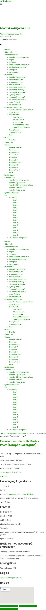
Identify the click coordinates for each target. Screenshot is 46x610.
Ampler (11, 60)
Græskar (12, 140)
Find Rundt (13, 198)
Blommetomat (18, 120)
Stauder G (13, 157)
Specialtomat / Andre (21, 127)
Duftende (12, 62)
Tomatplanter (14, 115)
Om (5, 195)
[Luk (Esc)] (32, 606)
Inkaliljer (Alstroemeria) (18, 67)
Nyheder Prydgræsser (17, 190)
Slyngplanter (13, 72)
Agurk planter (14, 112)
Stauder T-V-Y (14, 170)
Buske (11, 172)
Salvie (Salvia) (14, 102)
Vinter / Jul (8, 142)
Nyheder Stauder (15, 147)
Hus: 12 (15, 228)
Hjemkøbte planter (11, 193)
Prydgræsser (9, 175)
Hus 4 (15, 208)
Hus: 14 (15, 233)
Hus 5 (15, 210)
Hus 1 (15, 200)
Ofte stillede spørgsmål (18, 238)
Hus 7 (15, 215)
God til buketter (29, 494)
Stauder (7, 145)
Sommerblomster (11, 55)
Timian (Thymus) (15, 105)
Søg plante (4, 39)
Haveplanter (12, 434)
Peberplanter (14, 130)
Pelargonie (13, 70)
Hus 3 (15, 205)
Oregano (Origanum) (17, 97)
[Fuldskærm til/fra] (13, 606)
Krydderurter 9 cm (16, 80)
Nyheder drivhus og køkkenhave (21, 110)
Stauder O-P (13, 165)
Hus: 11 (15, 225)
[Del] (23, 606)
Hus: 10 (15, 223)
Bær (10, 135)
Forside (7, 50)
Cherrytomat (18, 122)
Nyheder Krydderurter (17, 77)
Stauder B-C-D (14, 152)
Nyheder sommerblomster (19, 57)
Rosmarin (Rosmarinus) (17, 100)
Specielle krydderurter (17, 87)
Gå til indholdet (6, 1)
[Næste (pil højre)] (13, 609)
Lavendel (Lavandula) (17, 92)
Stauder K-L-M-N (15, 162)
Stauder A (12, 150)
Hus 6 (15, 213)
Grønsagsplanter (15, 132)
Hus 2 (15, 203)
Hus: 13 (15, 230)
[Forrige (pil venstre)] (4, 609)
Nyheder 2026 (9, 178)
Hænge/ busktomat (21, 125)
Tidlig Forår (8, 52)
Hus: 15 (15, 235)
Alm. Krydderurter (15, 85)
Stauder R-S (13, 167)
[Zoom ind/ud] (4, 606)
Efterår (7, 137)
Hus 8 (15, 218)
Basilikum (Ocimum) (16, 90)
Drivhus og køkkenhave (13, 107)
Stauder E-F (13, 155)
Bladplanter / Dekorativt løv (19, 65)
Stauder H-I (13, 160)
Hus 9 (15, 220)
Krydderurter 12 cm (16, 82)
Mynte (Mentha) (15, 95)
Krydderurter (9, 75)
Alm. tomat (17, 117)
